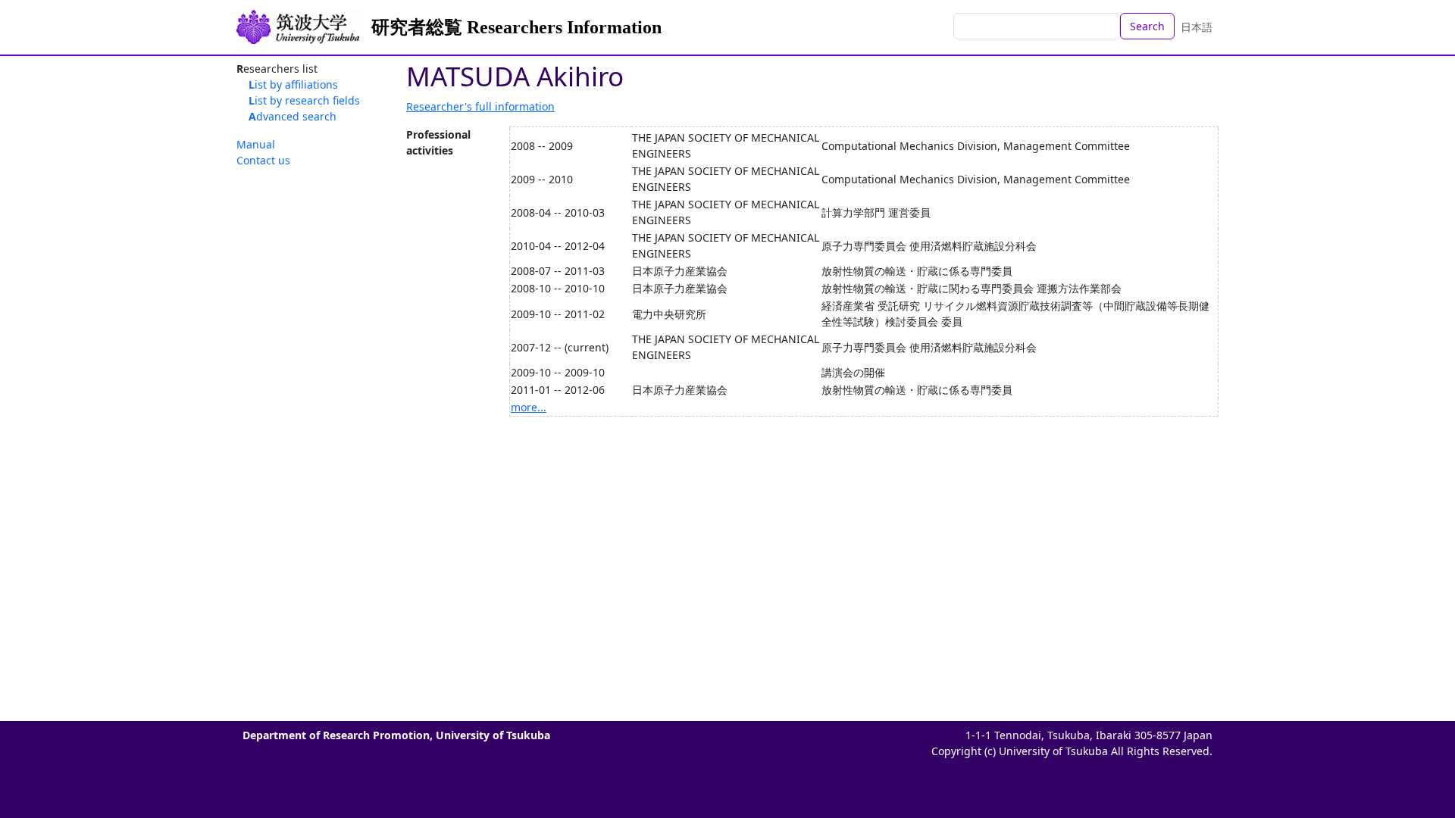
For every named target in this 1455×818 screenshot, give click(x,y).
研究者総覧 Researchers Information (516, 27)
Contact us (263, 160)
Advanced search (292, 116)
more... (528, 407)
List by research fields (304, 100)
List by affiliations (293, 84)
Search (1147, 26)
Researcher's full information (480, 106)
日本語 (1196, 27)
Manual (255, 144)
